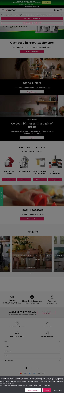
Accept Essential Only (33, 390)
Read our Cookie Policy (44, 385)
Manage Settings (58, 390)
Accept (47, 390)
